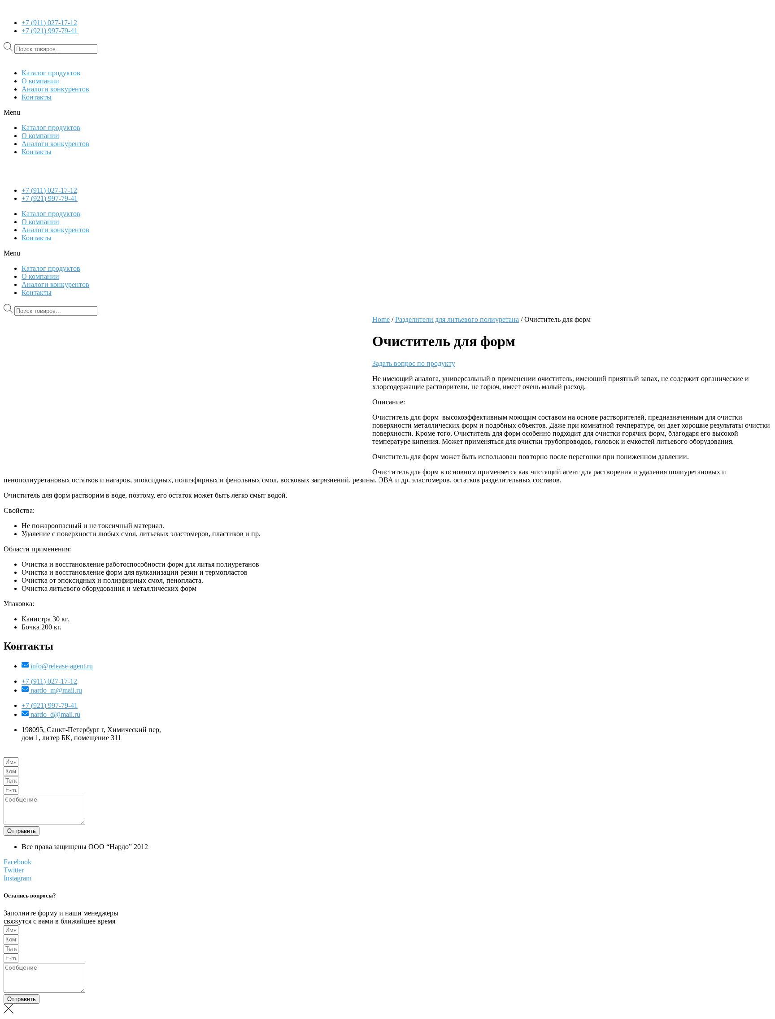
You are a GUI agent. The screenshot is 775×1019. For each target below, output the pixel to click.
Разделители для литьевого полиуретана (457, 319)
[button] (387, 112)
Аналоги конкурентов (55, 89)
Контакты (37, 97)
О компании (40, 81)
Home (381, 319)
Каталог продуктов (51, 73)
